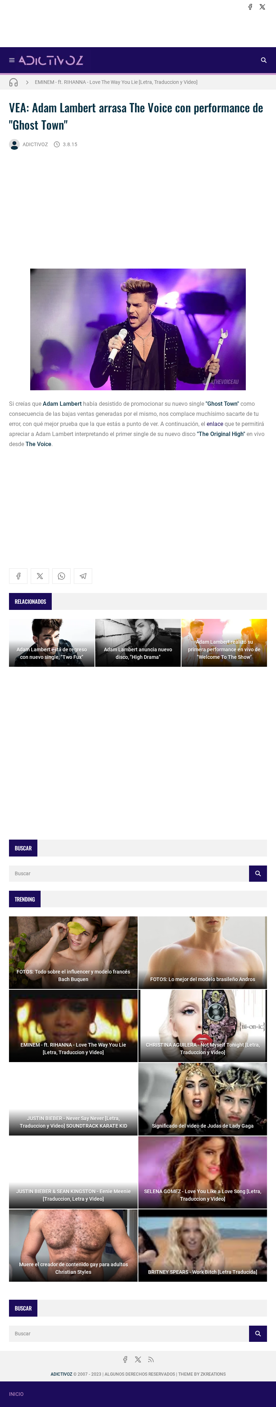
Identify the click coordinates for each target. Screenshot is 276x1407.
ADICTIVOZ (35, 144)
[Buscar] (264, 60)
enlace (215, 424)
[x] (262, 7)
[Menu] (12, 60)
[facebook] (250, 7)
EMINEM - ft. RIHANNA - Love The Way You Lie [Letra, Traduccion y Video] (116, 82)
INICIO (16, 1394)
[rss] (151, 1359)
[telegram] (83, 576)
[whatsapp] (61, 576)
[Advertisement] (138, 29)
